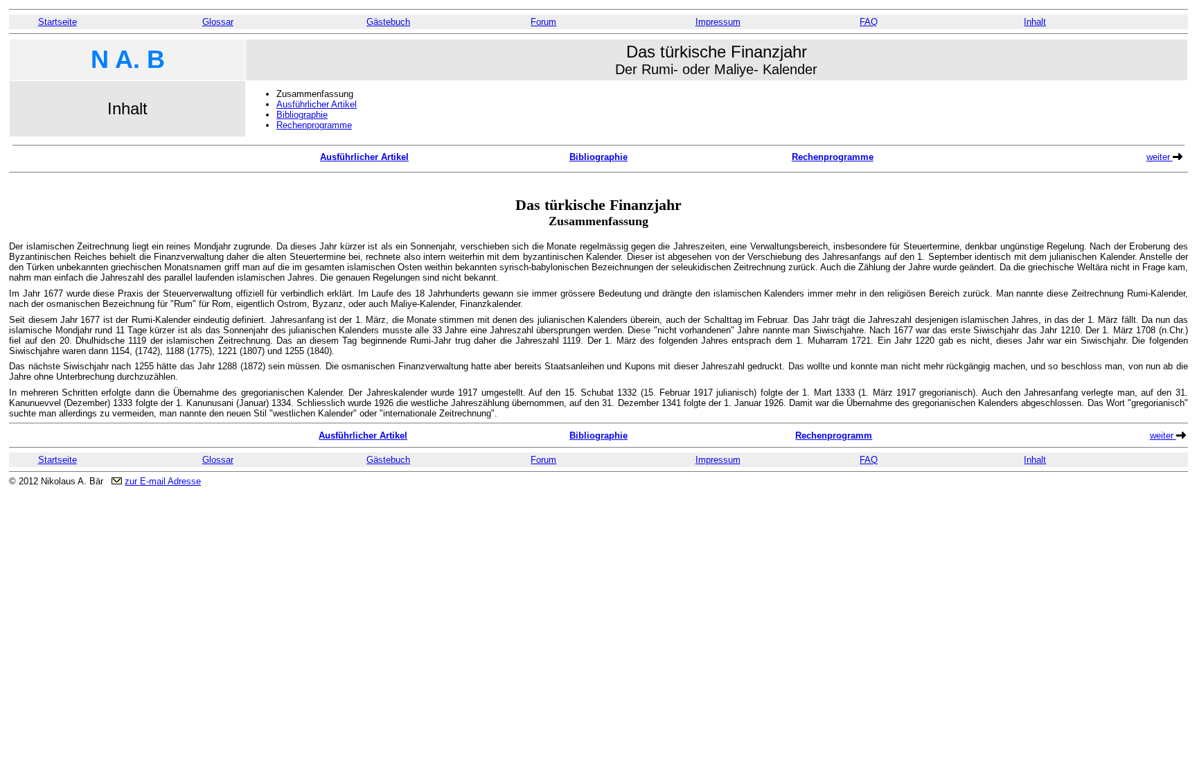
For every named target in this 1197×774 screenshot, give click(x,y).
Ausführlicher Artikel (316, 104)
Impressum (718, 22)
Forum (543, 22)
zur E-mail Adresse (163, 481)
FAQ (869, 22)
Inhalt (1035, 22)
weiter (1159, 157)
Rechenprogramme (314, 125)
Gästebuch (388, 22)
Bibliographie (302, 114)
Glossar (217, 22)
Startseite (57, 22)
